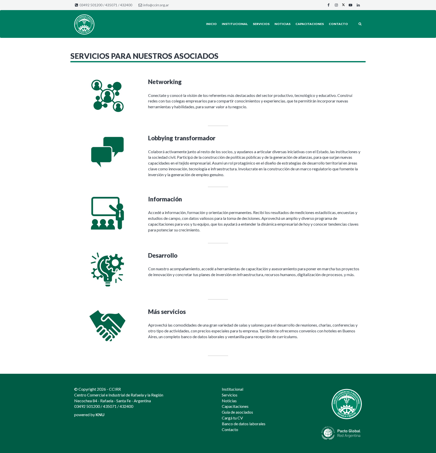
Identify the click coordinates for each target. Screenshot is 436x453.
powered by (89, 414)
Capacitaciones (309, 24)
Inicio (211, 24)
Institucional (235, 24)
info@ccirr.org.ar (156, 5)
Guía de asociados (237, 412)
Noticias (282, 24)
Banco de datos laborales (243, 423)
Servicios (261, 24)
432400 (126, 5)
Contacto (338, 24)
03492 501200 (90, 5)
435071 (111, 5)
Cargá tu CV (232, 417)
